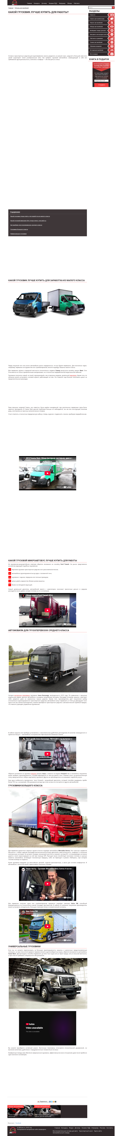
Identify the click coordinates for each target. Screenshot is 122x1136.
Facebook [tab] (18, 1123)
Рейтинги (76, 3)
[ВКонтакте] (50, 1101)
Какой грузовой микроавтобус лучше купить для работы (28, 220)
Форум (71, 1128)
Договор (44, 3)
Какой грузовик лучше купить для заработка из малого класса (30, 216)
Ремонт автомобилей (96, 22)
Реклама (102, 1128)
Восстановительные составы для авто (65, 1131)
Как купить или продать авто (98, 34)
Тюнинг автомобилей (96, 42)
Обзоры (69, 3)
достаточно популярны (22, 695)
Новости (92, 15)
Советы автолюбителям (97, 18)
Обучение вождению (96, 46)
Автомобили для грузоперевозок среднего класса (26, 225)
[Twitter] (52, 1101)
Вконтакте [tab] (11, 1123)
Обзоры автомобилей (96, 26)
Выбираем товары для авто (98, 30)
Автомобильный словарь (61, 1133)
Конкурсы (37, 3)
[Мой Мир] (56, 1101)
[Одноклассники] (54, 1101)
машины (34, 773)
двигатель (73, 375)
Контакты (110, 1128)
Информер (62, 3)
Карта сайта (98, 1131)
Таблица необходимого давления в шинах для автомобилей (46, 1115)
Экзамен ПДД (53, 3)
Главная (29, 3)
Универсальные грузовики (18, 234)
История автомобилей (96, 50)
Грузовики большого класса (19, 229)
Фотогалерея (94, 54)
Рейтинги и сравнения (96, 38)
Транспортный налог (86, 1131)
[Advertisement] (101, 114)
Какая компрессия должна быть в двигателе (19, 1115)
